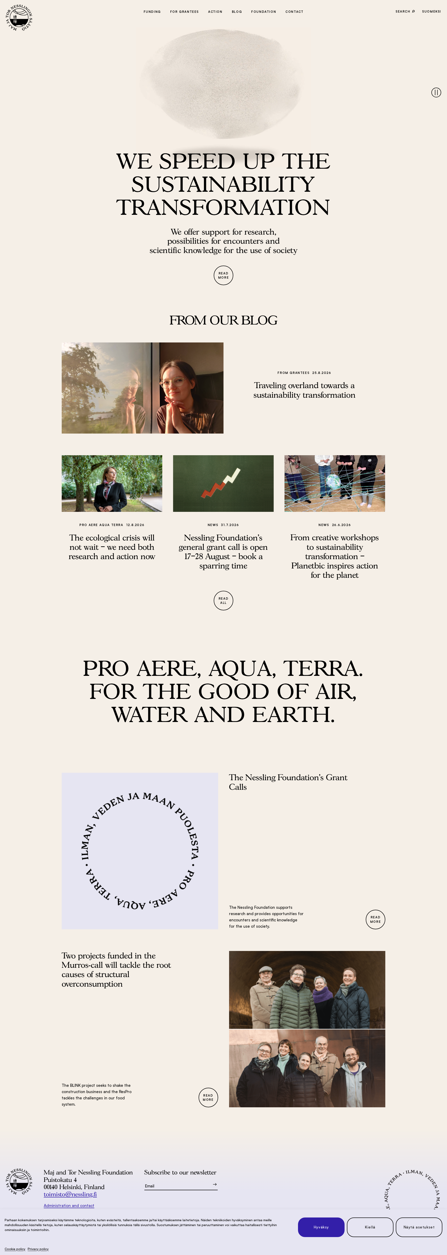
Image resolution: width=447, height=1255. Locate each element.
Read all (223, 601)
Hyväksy (321, 1227)
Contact (294, 12)
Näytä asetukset (419, 1227)
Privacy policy (38, 1249)
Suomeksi (431, 11)
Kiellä (370, 1227)
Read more (223, 275)
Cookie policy (15, 1249)
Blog (237, 12)
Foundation (263, 12)
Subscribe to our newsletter (180, 1172)
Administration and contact (69, 1205)
